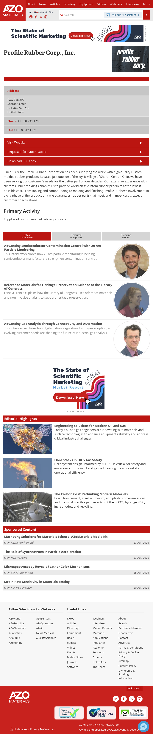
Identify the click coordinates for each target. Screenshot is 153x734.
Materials (98, 633)
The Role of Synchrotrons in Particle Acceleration (42, 552)
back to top (133, 688)
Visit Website (16, 142)
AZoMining (15, 642)
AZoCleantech (17, 628)
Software (72, 667)
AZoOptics (15, 633)
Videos (71, 647)
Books (70, 638)
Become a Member (130, 628)
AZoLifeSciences (46, 638)
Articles (71, 623)
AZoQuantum (44, 623)
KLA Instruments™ (21, 587)
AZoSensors (43, 618)
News (70, 618)
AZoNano (14, 618)
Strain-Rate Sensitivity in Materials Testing (37, 581)
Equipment (74, 633)
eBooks (71, 642)
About (122, 618)
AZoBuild (14, 638)
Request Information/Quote (26, 152)
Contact (123, 638)
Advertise (124, 642)
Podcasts (98, 652)
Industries (99, 642)
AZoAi (39, 628)
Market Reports (102, 628)
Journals (72, 662)
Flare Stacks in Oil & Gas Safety (78, 460)
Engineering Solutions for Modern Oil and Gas (90, 425)
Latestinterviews (27, 236)
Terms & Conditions (130, 647)
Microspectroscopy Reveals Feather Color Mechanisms (47, 566)
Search (122, 623)
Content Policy (127, 666)
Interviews (99, 623)
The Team (99, 667)
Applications (100, 638)
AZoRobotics (16, 623)
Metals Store (75, 657)
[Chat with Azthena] (143, 726)
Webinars (99, 618)
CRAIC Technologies (22, 572)
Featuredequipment (76, 236)
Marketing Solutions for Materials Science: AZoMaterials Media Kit (55, 536)
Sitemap (123, 661)
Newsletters (125, 633)
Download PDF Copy (21, 161)
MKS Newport (19, 557)
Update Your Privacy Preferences (34, 729)
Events (71, 652)
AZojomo (98, 647)
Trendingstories (126, 236)
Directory (70, 4)
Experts (97, 657)
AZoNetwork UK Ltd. (22, 542)
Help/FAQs (99, 662)
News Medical (45, 633)
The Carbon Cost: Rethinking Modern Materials (91, 494)
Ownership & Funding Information (126, 674)
